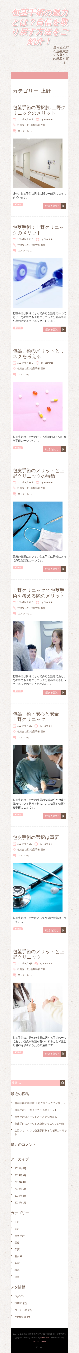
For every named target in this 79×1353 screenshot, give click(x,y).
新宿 (17, 1263)
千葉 (17, 1249)
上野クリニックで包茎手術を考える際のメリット (39, 593)
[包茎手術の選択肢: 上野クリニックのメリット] (38, 140)
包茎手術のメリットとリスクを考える (39, 353)
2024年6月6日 (24, 843)
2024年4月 (20, 1182)
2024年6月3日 (24, 963)
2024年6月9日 (24, 725)
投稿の (21, 1303)
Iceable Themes (39, 1341)
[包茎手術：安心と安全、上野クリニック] (38, 746)
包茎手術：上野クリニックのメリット (38, 230)
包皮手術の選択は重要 (36, 837)
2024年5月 (20, 1175)
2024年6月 (20, 1168)
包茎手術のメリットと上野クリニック (38, 954)
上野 (27, 125)
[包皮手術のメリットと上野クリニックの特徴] (38, 503)
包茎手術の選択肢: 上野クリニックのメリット (39, 110)
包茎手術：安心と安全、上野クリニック (38, 716)
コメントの (23, 1310)
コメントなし (25, 130)
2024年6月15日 (25, 482)
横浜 (17, 1270)
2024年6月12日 (25, 602)
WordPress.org (22, 1316)
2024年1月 (20, 1202)
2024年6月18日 (25, 362)
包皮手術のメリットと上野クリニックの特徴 (38, 473)
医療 (43, 125)
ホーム (39, 1347)
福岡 (17, 1276)
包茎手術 (35, 125)
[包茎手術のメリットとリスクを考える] (38, 383)
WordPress (44, 1337)
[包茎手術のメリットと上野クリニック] (38, 984)
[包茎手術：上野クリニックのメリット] (38, 260)
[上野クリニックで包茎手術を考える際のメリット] (38, 623)
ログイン (20, 1296)
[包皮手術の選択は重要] (38, 864)
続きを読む (52, 206)
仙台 (17, 1229)
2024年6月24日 (25, 119)
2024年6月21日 (25, 239)
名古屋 (18, 1256)
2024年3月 (20, 1189)
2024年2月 (20, 1195)
